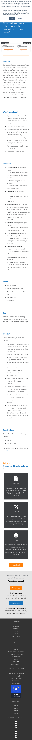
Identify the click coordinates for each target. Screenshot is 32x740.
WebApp (16, 629)
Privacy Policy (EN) (16, 676)
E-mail (16, 634)
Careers (16, 708)
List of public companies (16, 652)
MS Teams (16, 626)
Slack (16, 631)
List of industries (16, 657)
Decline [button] (20, 18)
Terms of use (16, 681)
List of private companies (16, 654)
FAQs (16, 649)
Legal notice (16, 683)
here (7, 450)
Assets (16, 659)
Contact (16, 713)
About (16, 706)
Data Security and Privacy (16, 673)
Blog (16, 647)
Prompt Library (16, 664)
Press (16, 711)
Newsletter (16, 662)
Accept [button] (12, 18)
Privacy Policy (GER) (16, 678)
